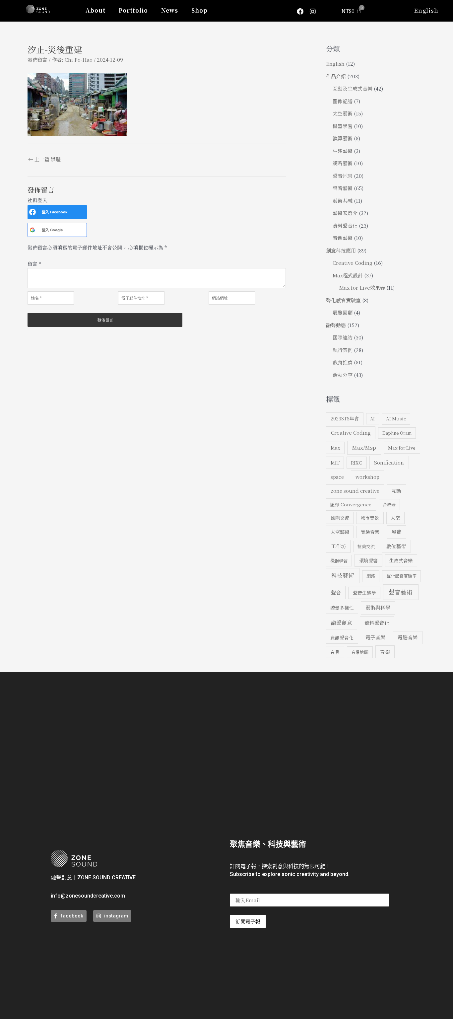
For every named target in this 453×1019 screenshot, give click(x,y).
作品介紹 (336, 76)
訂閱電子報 (247, 921)
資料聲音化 (345, 225)
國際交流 (340, 517)
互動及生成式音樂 (352, 88)
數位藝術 (396, 546)
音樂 (385, 651)
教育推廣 (343, 362)
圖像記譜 (343, 101)
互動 (396, 490)
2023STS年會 (345, 418)
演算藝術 (343, 138)
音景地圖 (359, 652)
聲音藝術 (343, 187)
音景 (335, 652)
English (426, 10)
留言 (34, 263)
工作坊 (338, 546)
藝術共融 (343, 200)
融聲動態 (336, 325)
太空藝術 (343, 113)
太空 (395, 517)
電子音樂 (375, 637)
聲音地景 (343, 175)
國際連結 (343, 337)
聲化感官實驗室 (343, 300)
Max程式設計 (348, 275)
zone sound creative (355, 490)
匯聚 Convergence (350, 504)
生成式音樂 (401, 560)
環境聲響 (368, 560)
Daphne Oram (397, 433)
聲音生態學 (364, 592)
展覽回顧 (343, 312)
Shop (199, 10)
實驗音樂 (370, 532)
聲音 (336, 592)
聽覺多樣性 (342, 607)
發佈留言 (37, 59)
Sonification (389, 462)
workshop (367, 476)
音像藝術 (343, 237)
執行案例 (343, 349)
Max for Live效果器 (362, 287)
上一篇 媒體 (44, 159)
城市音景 (369, 517)
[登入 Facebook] (32, 212)
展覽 (396, 531)
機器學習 (343, 125)
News (169, 10)
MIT (335, 462)
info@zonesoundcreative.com (88, 896)
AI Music (396, 418)
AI (372, 418)
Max (335, 447)
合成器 (389, 504)
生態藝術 (343, 150)
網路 (370, 576)
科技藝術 (342, 575)
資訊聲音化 (342, 637)
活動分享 (343, 374)
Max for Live (402, 447)
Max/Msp (364, 447)
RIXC (356, 462)
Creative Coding (352, 262)
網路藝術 (343, 163)
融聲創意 (341, 622)
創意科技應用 (341, 250)
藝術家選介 (345, 212)
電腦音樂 (408, 637)
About (95, 10)
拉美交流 (366, 546)
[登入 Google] (32, 230)
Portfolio (133, 10)
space (337, 476)
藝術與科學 (377, 607)
